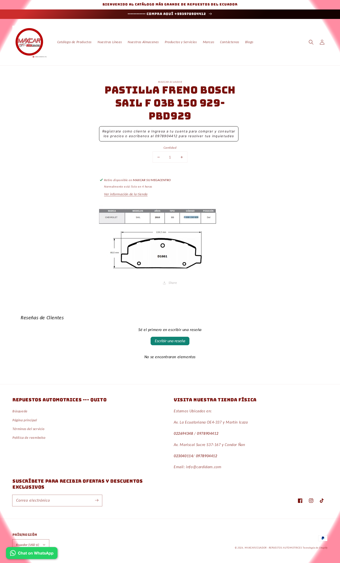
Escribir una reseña (170, 340)
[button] (311, 42)
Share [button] (173, 283)
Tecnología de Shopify (315, 547)
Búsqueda (19, 411)
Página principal (24, 420)
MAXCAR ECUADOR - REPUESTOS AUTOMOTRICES (274, 547)
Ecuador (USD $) (27, 545)
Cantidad (170, 147)
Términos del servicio (28, 429)
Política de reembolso (29, 438)
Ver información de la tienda (126, 194)
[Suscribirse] (96, 500)
